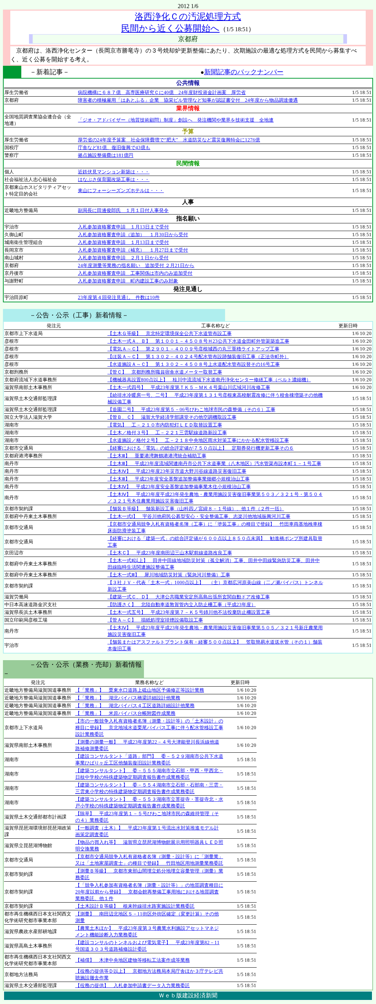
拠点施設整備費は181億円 (105, 155)
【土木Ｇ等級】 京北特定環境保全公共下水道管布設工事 (170, 333)
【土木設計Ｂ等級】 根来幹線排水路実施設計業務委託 (135, 906)
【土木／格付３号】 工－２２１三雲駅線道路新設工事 (167, 432)
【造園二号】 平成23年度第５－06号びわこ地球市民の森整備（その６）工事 (191, 409)
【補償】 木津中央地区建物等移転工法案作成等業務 (132, 960)
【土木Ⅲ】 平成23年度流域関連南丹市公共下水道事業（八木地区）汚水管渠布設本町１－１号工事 (214, 463)
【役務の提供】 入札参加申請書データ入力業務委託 (132, 985)
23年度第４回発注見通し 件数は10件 (119, 297)
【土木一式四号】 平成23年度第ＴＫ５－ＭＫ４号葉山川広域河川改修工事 (189, 387)
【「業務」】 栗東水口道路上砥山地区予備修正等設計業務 (139, 690)
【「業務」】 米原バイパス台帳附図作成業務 (125, 713)
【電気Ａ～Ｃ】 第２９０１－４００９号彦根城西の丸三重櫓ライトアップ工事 (193, 349)
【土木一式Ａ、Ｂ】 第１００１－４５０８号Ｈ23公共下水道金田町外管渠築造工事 (198, 341)
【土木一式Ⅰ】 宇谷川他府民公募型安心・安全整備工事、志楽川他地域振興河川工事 (199, 516)
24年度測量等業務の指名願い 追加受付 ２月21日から (136, 265)
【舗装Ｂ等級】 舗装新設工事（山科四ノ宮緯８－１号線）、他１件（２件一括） (196, 508)
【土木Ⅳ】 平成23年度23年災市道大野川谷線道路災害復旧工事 (177, 471)
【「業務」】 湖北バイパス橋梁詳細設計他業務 (127, 698)
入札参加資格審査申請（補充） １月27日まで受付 (133, 250)
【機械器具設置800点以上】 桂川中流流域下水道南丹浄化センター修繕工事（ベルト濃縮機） (209, 379)
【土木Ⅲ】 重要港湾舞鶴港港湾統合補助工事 (157, 455)
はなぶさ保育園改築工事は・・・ (113, 179)
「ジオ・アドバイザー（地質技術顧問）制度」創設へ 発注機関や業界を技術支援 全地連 (176, 120)
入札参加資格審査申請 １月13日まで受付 (123, 227)
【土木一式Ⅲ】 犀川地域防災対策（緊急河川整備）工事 (169, 574)
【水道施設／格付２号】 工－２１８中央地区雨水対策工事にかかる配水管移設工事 (198, 440)
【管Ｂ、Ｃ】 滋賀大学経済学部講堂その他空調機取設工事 (172, 417)
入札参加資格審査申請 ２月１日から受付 (123, 257)
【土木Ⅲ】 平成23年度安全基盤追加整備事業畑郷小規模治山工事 (179, 479)
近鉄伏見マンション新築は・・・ (113, 171)
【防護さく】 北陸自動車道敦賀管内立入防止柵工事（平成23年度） (182, 604)
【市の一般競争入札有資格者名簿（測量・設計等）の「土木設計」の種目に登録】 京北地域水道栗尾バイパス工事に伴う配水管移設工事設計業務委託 (149, 727)
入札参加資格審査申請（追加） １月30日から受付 (133, 234)
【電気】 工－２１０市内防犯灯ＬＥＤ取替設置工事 (165, 425)
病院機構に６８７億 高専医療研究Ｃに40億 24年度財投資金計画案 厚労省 (162, 92)
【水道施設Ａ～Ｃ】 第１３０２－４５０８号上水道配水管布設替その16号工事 (194, 364)
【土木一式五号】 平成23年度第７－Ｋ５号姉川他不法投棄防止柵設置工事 (189, 612)
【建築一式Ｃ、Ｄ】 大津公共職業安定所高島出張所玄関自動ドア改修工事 (189, 597)
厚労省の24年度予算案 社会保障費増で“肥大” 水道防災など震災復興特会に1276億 (169, 140)
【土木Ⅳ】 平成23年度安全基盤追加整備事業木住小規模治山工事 (179, 486)
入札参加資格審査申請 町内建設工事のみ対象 (128, 281)
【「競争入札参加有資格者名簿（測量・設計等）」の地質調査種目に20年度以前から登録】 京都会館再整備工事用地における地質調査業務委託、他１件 (149, 891)
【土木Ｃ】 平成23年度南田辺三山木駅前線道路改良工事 (170, 552)
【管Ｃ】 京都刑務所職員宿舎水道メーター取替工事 (165, 372)
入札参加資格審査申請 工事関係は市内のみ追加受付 (135, 273)
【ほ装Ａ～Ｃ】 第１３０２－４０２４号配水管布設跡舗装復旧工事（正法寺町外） (198, 356)
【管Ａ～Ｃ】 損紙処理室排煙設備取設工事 (155, 620)
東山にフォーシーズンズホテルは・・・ (121, 190)
